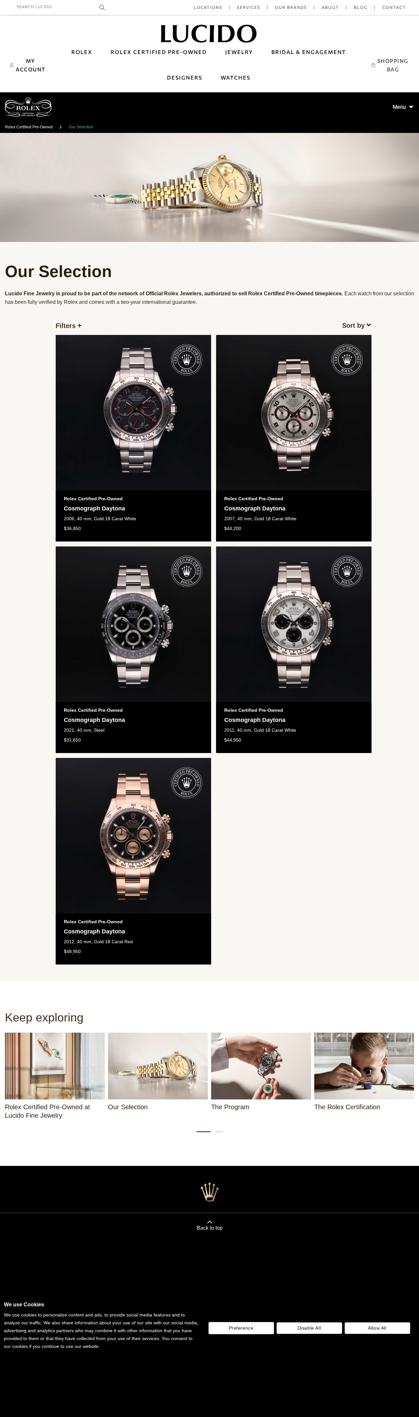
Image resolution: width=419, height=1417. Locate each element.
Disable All (309, 1328)
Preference (241, 1328)
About (330, 7)
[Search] (102, 7)
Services (248, 7)
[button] (308, 52)
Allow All (377, 1328)
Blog (361, 7)
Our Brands (291, 7)
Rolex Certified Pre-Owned (29, 127)
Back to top (210, 1228)
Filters (66, 325)
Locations (208, 7)
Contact (394, 7)
